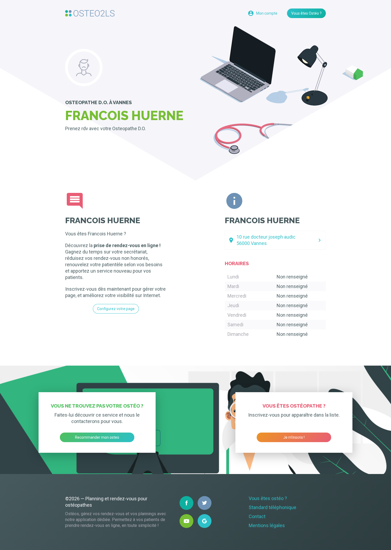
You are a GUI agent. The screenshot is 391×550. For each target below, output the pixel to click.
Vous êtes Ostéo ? (306, 13)
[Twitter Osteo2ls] (204, 503)
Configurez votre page (116, 309)
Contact (257, 516)
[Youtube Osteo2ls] (186, 521)
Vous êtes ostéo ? (268, 498)
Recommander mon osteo (97, 437)
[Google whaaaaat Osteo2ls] (204, 521)
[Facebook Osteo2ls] (186, 503)
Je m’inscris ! (294, 437)
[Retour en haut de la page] (90, 13)
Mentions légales (267, 525)
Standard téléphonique (272, 507)
